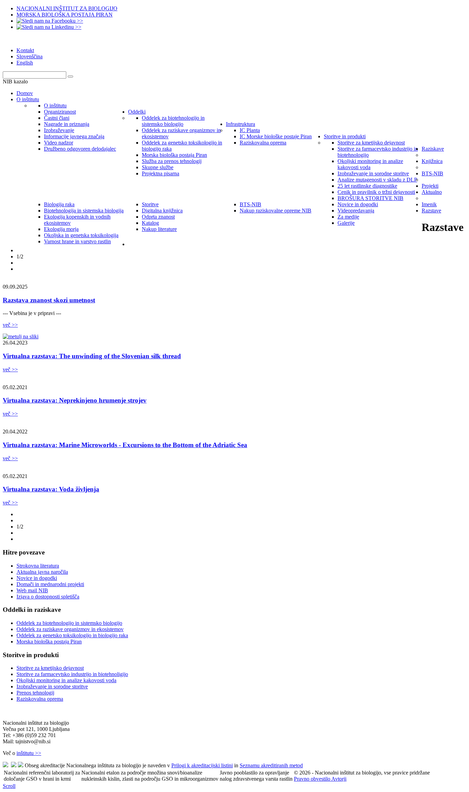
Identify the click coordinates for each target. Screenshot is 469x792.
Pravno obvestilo (312, 779)
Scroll (9, 786)
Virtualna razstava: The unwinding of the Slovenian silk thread (92, 356)
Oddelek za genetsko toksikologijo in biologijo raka (72, 635)
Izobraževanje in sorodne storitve (52, 686)
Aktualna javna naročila (42, 572)
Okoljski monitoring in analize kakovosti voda (66, 680)
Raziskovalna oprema (39, 699)
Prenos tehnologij (35, 693)
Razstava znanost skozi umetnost (49, 300)
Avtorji (338, 779)
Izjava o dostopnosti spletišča (47, 596)
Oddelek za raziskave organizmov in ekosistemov (70, 629)
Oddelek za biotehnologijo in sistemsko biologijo (69, 623)
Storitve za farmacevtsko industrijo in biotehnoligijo (72, 674)
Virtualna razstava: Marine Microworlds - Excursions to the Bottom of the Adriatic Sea (125, 445)
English (24, 63)
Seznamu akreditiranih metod (271, 765)
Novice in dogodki (36, 578)
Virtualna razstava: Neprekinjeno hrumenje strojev (75, 400)
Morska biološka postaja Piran (49, 641)
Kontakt (25, 50)
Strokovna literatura (37, 566)
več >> (10, 325)
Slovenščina (29, 56)
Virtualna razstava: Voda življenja (51, 489)
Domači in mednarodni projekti (50, 584)
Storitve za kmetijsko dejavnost (50, 668)
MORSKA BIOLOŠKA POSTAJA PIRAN (64, 15)
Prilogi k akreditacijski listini (202, 765)
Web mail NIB (32, 590)
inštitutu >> (28, 753)
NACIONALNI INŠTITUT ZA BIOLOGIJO (66, 8)
